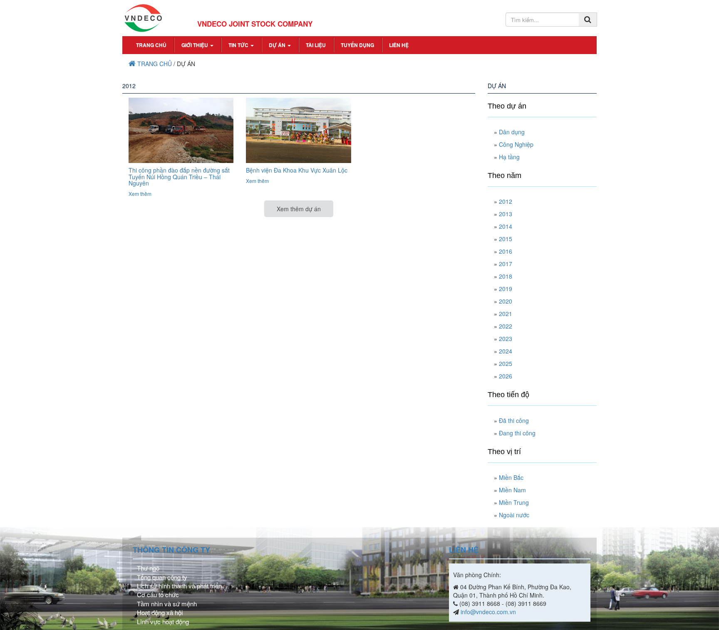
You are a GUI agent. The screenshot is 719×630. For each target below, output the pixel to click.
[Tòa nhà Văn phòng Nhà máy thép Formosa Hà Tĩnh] (181, 130)
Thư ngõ (148, 567)
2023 (505, 338)
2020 (505, 301)
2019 (505, 288)
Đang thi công (517, 433)
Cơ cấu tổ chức (158, 594)
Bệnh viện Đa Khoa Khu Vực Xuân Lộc (296, 170)
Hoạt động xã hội (160, 612)
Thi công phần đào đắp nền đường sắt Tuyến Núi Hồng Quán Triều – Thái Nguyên (179, 176)
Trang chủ (151, 45)
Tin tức (239, 45)
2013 (505, 214)
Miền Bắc (511, 477)
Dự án (278, 45)
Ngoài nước (514, 515)
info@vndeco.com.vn (488, 612)
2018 (505, 276)
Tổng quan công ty (162, 577)
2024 (505, 351)
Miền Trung (514, 502)
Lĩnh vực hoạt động (163, 621)
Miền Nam (512, 490)
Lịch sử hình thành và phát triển (179, 585)
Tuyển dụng (357, 45)
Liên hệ (399, 45)
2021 (505, 313)
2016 (505, 251)
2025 (505, 363)
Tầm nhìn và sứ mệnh (167, 603)
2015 (505, 239)
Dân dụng (512, 132)
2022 (505, 326)
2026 (505, 376)
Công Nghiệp (516, 144)
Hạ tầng (509, 157)
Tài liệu (316, 45)
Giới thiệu (195, 45)
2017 (505, 263)
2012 (505, 201)
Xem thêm (140, 193)
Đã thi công (514, 420)
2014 (505, 226)
